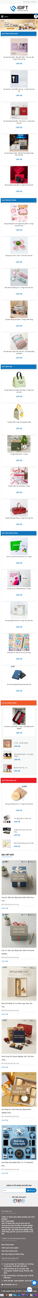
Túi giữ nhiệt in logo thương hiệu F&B (19, 422)
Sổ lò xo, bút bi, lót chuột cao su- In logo (19, 556)
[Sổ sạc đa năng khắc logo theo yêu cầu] (19, 674)
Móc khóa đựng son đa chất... (24, 843)
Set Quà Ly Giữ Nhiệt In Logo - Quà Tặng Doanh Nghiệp (19, 727)
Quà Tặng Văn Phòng (10, 533)
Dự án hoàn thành (9, 703)
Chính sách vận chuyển (10, 1248)
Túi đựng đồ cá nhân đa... (23, 818)
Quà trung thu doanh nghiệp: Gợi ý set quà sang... (18, 1058)
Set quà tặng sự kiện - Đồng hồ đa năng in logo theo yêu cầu (19, 154)
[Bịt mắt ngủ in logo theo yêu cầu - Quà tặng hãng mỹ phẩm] (19, 341)
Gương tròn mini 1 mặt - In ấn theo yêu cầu (19, 255)
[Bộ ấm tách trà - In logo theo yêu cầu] (7, 768)
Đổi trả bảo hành (8, 1245)
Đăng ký (33, 2)
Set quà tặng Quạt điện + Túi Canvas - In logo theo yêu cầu (19, 122)
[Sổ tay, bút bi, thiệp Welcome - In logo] (19, 578)
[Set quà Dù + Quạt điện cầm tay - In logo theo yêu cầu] (19, 79)
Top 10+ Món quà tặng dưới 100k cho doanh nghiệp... (18, 952)
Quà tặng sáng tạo (9, 780)
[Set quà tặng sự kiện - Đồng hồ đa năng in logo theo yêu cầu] (19, 143)
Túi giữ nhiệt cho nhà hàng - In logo (19, 486)
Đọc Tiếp (5, 908)
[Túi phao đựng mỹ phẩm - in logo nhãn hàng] (19, 309)
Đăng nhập (26, 2)
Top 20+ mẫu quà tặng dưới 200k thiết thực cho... (18, 899)
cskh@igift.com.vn (10, 1284)
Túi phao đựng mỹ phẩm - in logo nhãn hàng (19, 319)
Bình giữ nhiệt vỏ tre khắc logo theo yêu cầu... (17, 1005)
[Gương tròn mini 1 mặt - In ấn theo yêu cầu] (19, 245)
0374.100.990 (29, 1281)
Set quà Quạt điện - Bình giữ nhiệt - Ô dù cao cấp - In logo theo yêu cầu (19, 58)
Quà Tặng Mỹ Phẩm (9, 200)
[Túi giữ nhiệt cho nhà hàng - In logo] (19, 475)
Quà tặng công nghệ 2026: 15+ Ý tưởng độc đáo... (17, 1164)
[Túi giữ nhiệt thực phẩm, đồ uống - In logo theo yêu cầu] (19, 380)
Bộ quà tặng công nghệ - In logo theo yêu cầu (19, 185)
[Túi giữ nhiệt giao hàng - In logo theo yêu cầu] (19, 507)
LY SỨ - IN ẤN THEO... (21, 743)
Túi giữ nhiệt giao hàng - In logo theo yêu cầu (19, 518)
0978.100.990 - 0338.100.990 (14, 1281)
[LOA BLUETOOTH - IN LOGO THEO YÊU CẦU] (7, 755)
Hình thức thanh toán (10, 1251)
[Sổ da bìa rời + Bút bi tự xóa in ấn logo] (19, 642)
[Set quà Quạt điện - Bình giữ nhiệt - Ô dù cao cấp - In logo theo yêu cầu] (19, 47)
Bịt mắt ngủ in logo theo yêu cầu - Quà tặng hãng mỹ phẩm (19, 352)
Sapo (35, 1291)
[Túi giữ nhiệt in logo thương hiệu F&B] (19, 412)
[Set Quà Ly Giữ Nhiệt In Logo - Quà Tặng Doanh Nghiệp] (19, 716)
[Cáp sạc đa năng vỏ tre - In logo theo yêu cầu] (19, 793)
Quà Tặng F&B (7, 366)
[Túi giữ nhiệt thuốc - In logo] (19, 444)
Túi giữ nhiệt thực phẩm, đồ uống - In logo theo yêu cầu (19, 391)
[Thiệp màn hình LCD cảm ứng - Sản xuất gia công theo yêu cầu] (7, 830)
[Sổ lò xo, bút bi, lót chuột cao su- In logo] (19, 546)
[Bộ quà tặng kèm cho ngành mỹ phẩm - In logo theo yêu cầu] (19, 213)
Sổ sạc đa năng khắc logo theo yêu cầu (19, 684)
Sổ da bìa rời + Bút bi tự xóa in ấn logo (19, 652)
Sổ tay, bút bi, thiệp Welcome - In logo (19, 589)
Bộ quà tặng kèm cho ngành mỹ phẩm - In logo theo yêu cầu (19, 225)
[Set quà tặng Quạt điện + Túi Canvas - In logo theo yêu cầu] (19, 111)
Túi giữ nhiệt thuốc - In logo (19, 454)
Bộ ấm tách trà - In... (21, 768)
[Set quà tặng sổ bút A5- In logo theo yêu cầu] (19, 610)
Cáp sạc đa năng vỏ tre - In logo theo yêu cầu (19, 804)
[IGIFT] (19, 8)
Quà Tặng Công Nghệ (10, 34)
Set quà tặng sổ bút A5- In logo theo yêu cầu (19, 620)
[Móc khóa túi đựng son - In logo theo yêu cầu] (19, 277)
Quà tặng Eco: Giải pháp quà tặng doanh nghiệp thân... (16, 1111)
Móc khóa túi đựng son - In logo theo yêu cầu (19, 287)
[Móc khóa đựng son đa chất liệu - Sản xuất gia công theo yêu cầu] (7, 843)
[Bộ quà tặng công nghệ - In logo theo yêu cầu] (19, 174)
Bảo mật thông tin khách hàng (13, 1254)
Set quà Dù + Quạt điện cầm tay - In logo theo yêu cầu (19, 90)
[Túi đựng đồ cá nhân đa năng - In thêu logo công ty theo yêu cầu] (7, 819)
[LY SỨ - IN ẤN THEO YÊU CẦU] (7, 743)
